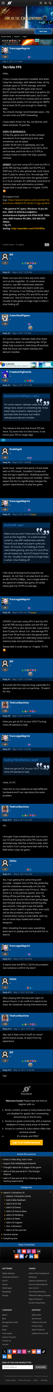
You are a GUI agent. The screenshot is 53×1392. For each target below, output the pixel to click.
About (4, 1315)
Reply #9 (6, 749)
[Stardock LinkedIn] (31, 1256)
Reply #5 (6, 514)
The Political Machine (37, 1291)
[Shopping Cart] (45, 3)
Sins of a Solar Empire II (38, 1284)
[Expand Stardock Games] (1, 1234)
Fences (5, 1284)
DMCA (35, 1380)
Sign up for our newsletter (16, 1362)
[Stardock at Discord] (21, 1256)
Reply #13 (7, 992)
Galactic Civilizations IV (38, 1280)
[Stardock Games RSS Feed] (36, 1256)
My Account (36, 1318)
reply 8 (34, 759)
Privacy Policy (10, 1380)
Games (32, 1268)
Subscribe (41, 1367)
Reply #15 (7, 1070)
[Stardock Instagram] (33, 1251)
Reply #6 (6, 612)
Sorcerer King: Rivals (37, 1303)
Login (25, 36)
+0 (5, 56)
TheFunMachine (19, 702)
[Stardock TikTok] (26, 1256)
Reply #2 (6, 333)
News (4, 1329)
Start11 (5, 1280)
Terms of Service (24, 1380)
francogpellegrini (19, 48)
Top (50, 272)
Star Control (33, 1288)
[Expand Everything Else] (1, 1238)
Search (16, 36)
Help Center (36, 1315)
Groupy (5, 1295)
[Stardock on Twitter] (14, 1251)
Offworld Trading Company (40, 1295)
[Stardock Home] (9, 3)
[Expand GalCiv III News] (4, 1219)
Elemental (33, 1277)
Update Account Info (40, 1333)
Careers (5, 1326)
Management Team (10, 1322)
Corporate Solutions (10, 1277)
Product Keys (37, 1326)
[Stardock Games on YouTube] (24, 1251)
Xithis (12, 860)
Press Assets (7, 1333)
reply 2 (35, 395)
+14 (5, 711)
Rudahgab (15, 449)
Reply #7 (6, 679)
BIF (11, 254)
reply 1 (20, 525)
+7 (5, 262)
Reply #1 (6, 272)
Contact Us (6, 1340)
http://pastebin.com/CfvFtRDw (28, 228)
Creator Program (9, 1337)
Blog (4, 1318)
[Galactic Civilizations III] (26, 18)
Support (36, 1310)
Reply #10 (7, 820)
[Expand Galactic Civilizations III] (1, 1192)
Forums (5, 1344)
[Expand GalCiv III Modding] (4, 1215)
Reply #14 (7, 1029)
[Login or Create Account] (41, 3)
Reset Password (38, 1329)
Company (7, 1310)
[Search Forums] (50, 3)
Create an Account (39, 1322)
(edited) (33, 514)
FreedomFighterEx (20, 372)
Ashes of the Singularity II (39, 1273)
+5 (5, 380)
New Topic (43, 31)
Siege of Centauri (35, 1299)
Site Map (44, 1380)
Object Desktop (8, 1273)
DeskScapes (7, 1288)
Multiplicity (6, 1291)
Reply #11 (7, 874)
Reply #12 (7, 959)
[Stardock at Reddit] (16, 1256)
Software (7, 1268)
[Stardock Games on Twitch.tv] (28, 1251)
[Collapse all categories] (50, 1192)
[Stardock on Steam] (38, 1251)
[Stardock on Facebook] (19, 1251)
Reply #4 (6, 462)
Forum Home (6, 36)
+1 (5, 869)
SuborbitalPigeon (19, 315)
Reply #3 (6, 385)
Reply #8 (6, 716)
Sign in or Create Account (26, 1142)
